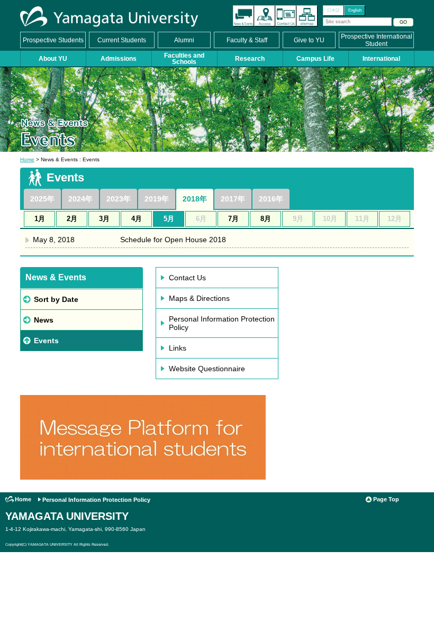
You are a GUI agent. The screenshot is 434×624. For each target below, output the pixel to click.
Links (177, 348)
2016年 (271, 199)
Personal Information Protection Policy (222, 323)
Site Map (307, 15)
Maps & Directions (199, 298)
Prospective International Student (376, 40)
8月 (265, 219)
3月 (104, 219)
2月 (72, 219)
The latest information (243, 15)
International (381, 58)
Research (250, 58)
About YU (53, 58)
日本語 (333, 10)
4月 (136, 219)
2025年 (42, 199)
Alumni (184, 40)
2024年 (80, 199)
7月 (233, 219)
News (43, 320)
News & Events (55, 277)
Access (264, 15)
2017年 (233, 199)
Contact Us (285, 15)
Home (27, 159)
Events (46, 340)
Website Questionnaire (207, 368)
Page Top (386, 499)
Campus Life (315, 58)
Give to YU (309, 40)
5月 (169, 219)
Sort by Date (56, 299)
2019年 (156, 199)
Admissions (119, 58)
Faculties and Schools (184, 59)
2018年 (195, 199)
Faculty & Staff (247, 40)
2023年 (118, 199)
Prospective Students (53, 40)
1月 (39, 219)
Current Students (121, 40)
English (354, 10)
